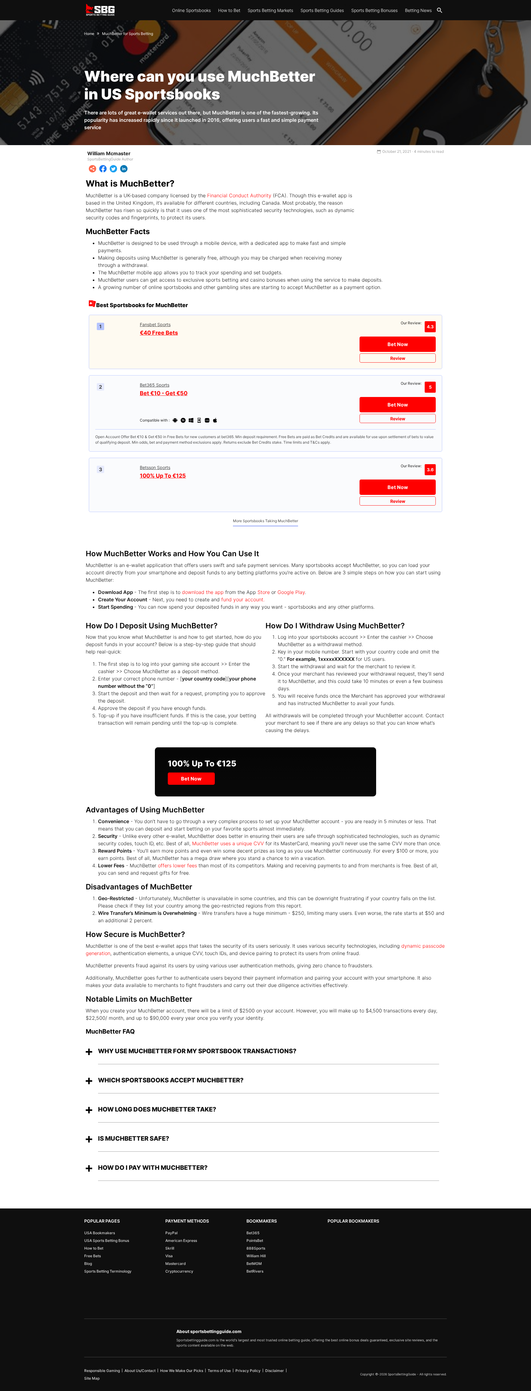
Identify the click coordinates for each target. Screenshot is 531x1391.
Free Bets (92, 1256)
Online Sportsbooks (191, 10)
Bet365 (252, 1233)
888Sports (255, 1248)
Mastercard (175, 1263)
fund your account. (243, 599)
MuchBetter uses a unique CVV (228, 843)
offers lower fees (177, 865)
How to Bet (229, 10)
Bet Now (397, 344)
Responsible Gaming (102, 1370)
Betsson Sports (155, 467)
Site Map (92, 1378)
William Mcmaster (109, 153)
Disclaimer (274, 1370)
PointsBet (254, 1240)
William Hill (256, 1256)
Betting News (418, 10)
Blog (88, 1263)
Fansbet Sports (155, 324)
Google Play (291, 592)
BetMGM (254, 1263)
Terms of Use (219, 1370)
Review (397, 358)
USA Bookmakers (99, 1233)
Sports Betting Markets (270, 10)
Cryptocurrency (179, 1271)
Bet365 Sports (154, 384)
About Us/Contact (139, 1370)
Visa (169, 1256)
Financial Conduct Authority (239, 195)
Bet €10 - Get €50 (163, 393)
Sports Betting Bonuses (374, 10)
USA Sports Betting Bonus (106, 1240)
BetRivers (254, 1271)
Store (263, 592)
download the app (203, 592)
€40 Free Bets (159, 332)
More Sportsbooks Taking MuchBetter (265, 520)
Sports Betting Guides (322, 10)
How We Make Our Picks (181, 1370)
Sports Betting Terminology (108, 1271)
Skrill (169, 1248)
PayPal (171, 1233)
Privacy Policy (248, 1370)
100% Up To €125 (163, 475)
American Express (181, 1240)
